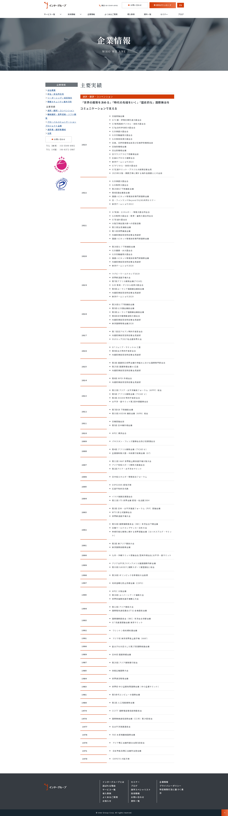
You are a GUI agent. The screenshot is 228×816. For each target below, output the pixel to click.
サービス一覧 (49, 14)
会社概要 (52, 90)
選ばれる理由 (109, 785)
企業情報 (91, 14)
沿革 (50, 133)
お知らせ (107, 801)
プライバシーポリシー (170, 785)
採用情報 (71, 14)
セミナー (164, 14)
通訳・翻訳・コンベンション (61, 110)
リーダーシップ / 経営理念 (60, 97)
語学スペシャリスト (141, 789)
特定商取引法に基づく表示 (172, 791)
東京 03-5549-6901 (109, 5)
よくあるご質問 (110, 14)
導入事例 (131, 14)
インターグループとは (113, 782)
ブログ (181, 14)
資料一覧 (147, 14)
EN (180, 5)
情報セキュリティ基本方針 (60, 101)
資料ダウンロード (163, 5)
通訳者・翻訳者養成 (57, 129)
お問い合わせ (136, 5)
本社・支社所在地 (56, 94)
